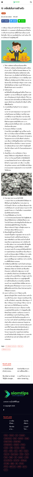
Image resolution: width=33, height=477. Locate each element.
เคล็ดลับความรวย (6, 349)
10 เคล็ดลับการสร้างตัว (11, 346)
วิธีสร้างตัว (20, 346)
